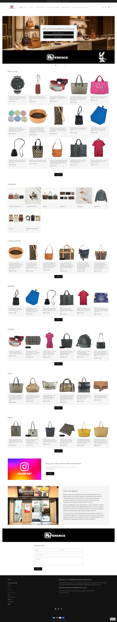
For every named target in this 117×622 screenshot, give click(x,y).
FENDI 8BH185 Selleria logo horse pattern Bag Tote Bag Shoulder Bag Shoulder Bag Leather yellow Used (83, 441)
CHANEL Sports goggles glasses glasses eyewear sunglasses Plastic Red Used (58, 98)
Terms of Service (12, 597)
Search (9, 585)
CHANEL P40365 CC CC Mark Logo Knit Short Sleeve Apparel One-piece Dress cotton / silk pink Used (49, 353)
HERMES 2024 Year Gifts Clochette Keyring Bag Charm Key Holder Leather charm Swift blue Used (98, 129)
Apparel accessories (32, 228)
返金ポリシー (11, 599)
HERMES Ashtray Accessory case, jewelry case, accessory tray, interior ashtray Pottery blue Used (101, 310)
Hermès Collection (14, 206)
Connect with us (12, 592)
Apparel (96, 206)
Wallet (62, 206)
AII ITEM (9, 590)
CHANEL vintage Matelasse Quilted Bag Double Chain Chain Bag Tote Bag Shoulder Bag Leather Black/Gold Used (101, 353)
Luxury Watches (31, 206)
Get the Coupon (58, 36)
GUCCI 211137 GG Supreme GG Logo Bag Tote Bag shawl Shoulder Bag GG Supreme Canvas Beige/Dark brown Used (78, 98)
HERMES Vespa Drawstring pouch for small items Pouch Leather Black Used (78, 129)
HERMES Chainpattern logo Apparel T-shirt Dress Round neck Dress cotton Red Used (99, 161)
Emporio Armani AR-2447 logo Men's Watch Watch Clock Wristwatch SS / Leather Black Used (17, 98)
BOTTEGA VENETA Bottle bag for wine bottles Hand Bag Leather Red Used (38, 98)
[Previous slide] (52, 65)
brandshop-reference (56, 620)
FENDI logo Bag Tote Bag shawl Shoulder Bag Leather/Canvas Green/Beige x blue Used (32, 441)
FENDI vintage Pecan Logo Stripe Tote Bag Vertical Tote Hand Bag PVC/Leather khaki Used (16, 441)
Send (38, 569)
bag (44, 206)
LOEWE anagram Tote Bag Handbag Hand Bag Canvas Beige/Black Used (38, 161)
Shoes (11, 228)
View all (58, 174)
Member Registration (58, 33)
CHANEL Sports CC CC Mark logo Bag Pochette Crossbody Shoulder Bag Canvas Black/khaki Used (83, 353)
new (9, 587)
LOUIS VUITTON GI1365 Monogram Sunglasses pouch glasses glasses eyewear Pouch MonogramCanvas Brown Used (58, 129)
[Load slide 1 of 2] (56, 65)
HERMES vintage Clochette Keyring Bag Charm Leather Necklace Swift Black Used (17, 161)
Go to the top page (12, 582)
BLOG (9, 594)
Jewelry (79, 206)
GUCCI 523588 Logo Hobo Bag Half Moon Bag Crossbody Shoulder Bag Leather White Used (49, 397)
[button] (26, 7)
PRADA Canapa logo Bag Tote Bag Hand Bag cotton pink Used (99, 97)
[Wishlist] (12, 11)
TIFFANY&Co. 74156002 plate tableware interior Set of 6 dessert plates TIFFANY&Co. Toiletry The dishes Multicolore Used (17, 129)
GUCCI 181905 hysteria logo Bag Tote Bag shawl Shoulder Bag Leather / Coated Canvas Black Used (84, 397)
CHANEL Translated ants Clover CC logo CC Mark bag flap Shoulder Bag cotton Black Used (33, 353)
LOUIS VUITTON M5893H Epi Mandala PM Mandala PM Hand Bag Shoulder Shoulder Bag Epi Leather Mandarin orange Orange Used (58, 162)
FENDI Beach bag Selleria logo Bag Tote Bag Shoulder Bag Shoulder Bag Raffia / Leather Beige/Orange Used (100, 441)
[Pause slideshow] (64, 65)
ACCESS (50, 473)
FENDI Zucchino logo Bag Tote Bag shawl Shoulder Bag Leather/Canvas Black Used (50, 440)
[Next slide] (61, 65)
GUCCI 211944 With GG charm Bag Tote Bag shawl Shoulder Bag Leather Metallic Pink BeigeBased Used (33, 397)
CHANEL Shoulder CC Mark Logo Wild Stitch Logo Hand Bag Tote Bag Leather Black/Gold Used (66, 353)
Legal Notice (11, 601)
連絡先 (9, 604)
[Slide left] (55, 170)
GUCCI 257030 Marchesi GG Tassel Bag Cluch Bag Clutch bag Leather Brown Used (100, 396)
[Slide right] (61, 170)
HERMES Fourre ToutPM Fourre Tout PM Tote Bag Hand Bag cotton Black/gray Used (78, 161)
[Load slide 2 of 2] (58, 65)
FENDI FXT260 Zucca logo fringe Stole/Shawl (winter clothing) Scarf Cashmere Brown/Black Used (66, 441)
